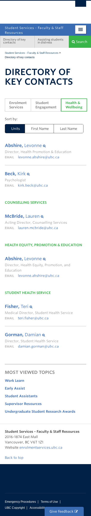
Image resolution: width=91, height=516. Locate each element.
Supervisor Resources (23, 404)
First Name (40, 129)
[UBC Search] (80, 6)
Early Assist (15, 388)
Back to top (15, 458)
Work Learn (14, 381)
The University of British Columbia (33, 10)
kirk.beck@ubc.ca (33, 185)
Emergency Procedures (20, 501)
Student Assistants (21, 396)
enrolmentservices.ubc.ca (40, 447)
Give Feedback (62, 511)
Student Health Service (28, 293)
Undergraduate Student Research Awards (40, 411)
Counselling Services (26, 202)
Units (12, 129)
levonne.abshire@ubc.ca (38, 157)
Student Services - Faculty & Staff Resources (31, 52)
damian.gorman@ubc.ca (38, 346)
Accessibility (38, 507)
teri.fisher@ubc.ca (33, 318)
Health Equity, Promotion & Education (43, 245)
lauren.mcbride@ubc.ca (38, 228)
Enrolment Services (18, 105)
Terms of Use (49, 501)
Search (81, 42)
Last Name (68, 129)
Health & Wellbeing (74, 105)
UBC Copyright (15, 507)
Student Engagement (46, 105)
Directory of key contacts (14, 41)
